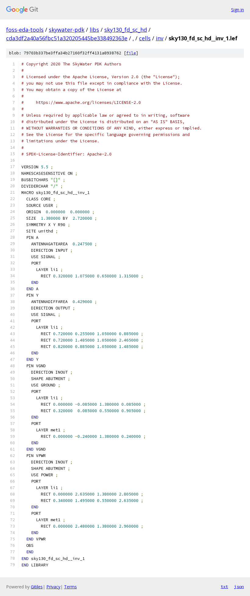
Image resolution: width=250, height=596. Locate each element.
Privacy (53, 587)
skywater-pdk (66, 29)
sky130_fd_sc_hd (125, 29)
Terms (70, 587)
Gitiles (37, 587)
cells (145, 38)
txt (224, 586)
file (131, 53)
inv (159, 38)
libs (94, 29)
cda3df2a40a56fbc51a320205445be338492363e (66, 38)
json (239, 586)
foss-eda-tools (25, 29)
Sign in (237, 10)
